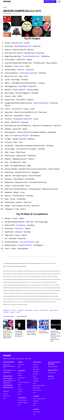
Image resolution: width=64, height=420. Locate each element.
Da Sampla (20, 310)
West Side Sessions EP (23, 46)
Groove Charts (44, 310)
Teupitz (15, 218)
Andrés (14, 310)
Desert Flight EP (19, 89)
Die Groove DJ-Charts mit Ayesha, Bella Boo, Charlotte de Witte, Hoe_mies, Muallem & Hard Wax (56, 336)
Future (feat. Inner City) (28, 73)
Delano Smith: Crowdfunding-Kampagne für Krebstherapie (19, 333)
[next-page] (7, 344)
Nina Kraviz (19, 228)
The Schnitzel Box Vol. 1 (31, 56)
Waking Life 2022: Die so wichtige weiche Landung (31, 332)
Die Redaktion (8, 13)
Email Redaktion (7, 385)
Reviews (5, 329)
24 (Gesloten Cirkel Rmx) (23, 119)
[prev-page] (4, 344)
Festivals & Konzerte (31, 329)
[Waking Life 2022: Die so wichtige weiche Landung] (32, 325)
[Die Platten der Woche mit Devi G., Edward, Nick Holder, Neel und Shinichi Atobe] (8, 325)
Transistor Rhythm (25, 245)
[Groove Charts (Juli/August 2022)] (44, 325)
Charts (40, 329)
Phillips (13, 248)
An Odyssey (20, 225)
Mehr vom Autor (22, 316)
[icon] (59, 1)
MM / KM (29, 222)
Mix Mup (6, 312)
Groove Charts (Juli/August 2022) (43, 332)
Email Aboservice (8, 387)
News (16, 329)
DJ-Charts (53, 329)
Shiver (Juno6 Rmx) (41, 103)
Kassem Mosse (54, 310)
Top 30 (5, 7)
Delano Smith (29, 310)
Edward (36, 310)
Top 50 (18, 312)
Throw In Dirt (19, 66)
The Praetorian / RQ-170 (19, 135)
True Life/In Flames (27, 242)
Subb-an (12, 312)
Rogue (17, 235)
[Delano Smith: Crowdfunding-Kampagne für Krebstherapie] (20, 325)
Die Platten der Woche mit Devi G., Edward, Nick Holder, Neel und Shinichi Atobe (8, 334)
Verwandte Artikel (8, 316)
